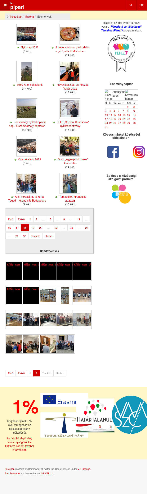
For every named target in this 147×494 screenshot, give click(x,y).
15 (128, 115)
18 (110, 119)
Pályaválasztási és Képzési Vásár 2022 (72, 86)
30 (24, 236)
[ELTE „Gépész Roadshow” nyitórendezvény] (70, 118)
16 (9, 228)
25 (71, 228)
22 (128, 119)
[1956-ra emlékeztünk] (27, 81)
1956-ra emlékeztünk (29, 84)
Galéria (29, 16)
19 (32, 228)
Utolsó (48, 236)
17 (17, 228)
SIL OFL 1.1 (47, 473)
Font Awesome (12, 473)
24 (106, 123)
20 (40, 228)
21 (124, 119)
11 (78, 219)
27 (86, 228)
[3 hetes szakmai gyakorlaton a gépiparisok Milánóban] (70, 43)
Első (10, 219)
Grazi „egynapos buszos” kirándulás (73, 161)
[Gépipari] (12, 5)
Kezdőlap (16, 16)
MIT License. (84, 468)
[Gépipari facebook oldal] (113, 152)
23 (56, 228)
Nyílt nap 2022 (29, 47)
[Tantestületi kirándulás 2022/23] (70, 193)
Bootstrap (10, 468)
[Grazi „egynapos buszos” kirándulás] (70, 155)
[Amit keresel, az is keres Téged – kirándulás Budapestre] (27, 193)
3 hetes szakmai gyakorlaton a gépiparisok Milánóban (73, 49)
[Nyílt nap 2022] (27, 43)
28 (124, 123)
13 (119, 115)
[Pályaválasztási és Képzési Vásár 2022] (70, 81)
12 (115, 115)
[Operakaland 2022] (27, 155)
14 (124, 115)
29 (16, 236)
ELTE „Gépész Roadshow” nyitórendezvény (73, 124)
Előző (21, 219)
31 (106, 127)
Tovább (35, 236)
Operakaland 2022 (29, 159)
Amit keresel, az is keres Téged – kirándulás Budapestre (27, 198)
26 (115, 123)
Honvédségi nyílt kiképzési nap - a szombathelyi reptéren (27, 124)
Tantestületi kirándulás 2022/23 (72, 198)
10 (106, 115)
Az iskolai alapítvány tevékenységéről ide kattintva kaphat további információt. (19, 444)
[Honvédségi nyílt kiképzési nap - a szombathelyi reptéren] (27, 118)
